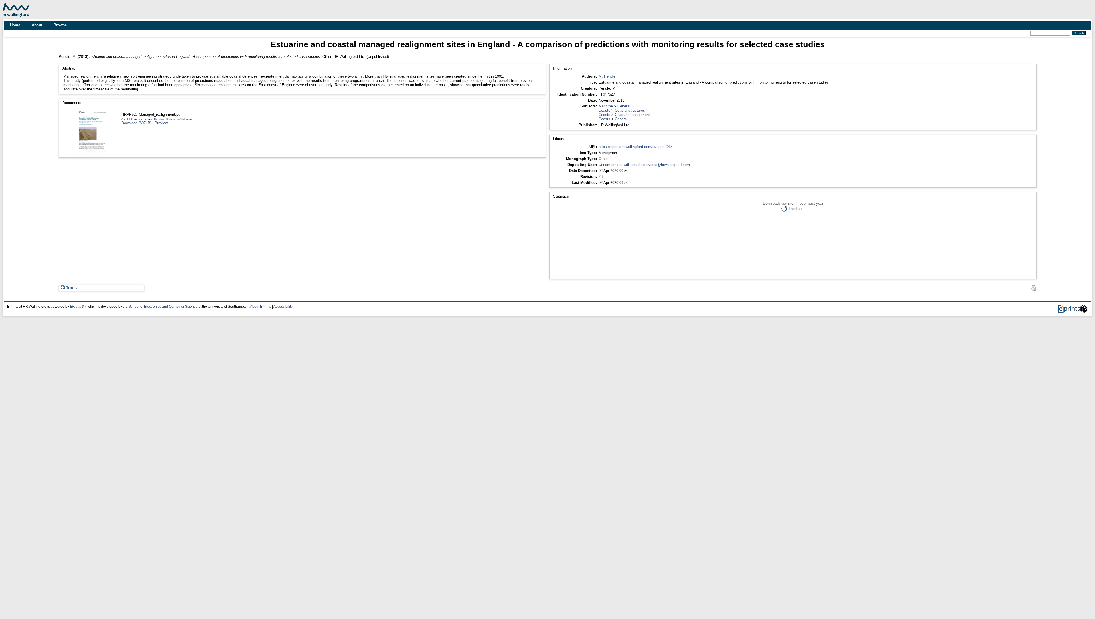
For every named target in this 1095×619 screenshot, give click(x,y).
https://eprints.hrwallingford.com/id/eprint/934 (636, 147)
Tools (71, 287)
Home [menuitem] (15, 25)
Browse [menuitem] (60, 25)
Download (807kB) (136, 123)
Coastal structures (630, 110)
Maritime (606, 106)
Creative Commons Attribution (173, 119)
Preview (161, 123)
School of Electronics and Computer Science (163, 306)
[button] (1033, 288)
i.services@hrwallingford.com (665, 165)
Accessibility (283, 306)
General (623, 106)
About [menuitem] (37, 25)
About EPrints (260, 306)
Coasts (604, 110)
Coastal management (632, 115)
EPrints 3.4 (78, 306)
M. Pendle (607, 76)
